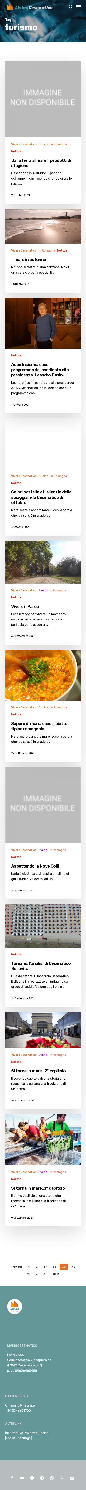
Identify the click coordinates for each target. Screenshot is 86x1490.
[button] (78, 7)
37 (45, 1266)
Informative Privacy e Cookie (26, 1433)
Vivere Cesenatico (24, 144)
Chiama (11, 1405)
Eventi (43, 590)
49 (45, 1273)
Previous (16, 1266)
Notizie (16, 151)
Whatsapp (27, 1405)
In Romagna (58, 144)
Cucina (43, 144)
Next (56, 1273)
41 (28, 1273)
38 (54, 1266)
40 (73, 1266)
